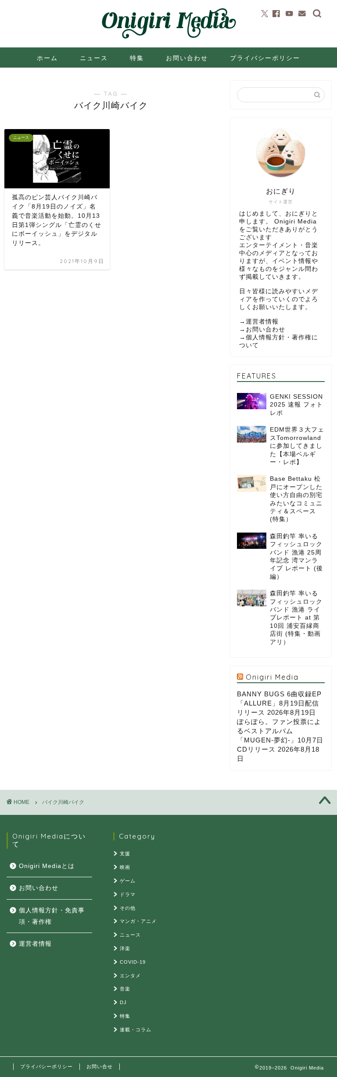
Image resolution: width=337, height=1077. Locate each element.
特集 (137, 58)
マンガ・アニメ (138, 921)
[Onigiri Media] (168, 39)
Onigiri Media (272, 677)
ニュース (94, 58)
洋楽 (125, 948)
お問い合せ (99, 1066)
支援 (125, 853)
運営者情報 (262, 321)
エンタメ (130, 975)
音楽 (125, 988)
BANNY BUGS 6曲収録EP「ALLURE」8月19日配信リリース (279, 703)
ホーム (47, 58)
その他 (128, 908)
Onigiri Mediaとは (47, 866)
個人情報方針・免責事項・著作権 (52, 916)
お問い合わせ (187, 58)
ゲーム (128, 880)
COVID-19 (133, 962)
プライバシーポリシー (265, 58)
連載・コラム (135, 1029)
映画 (125, 867)
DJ (123, 1002)
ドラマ (128, 894)
